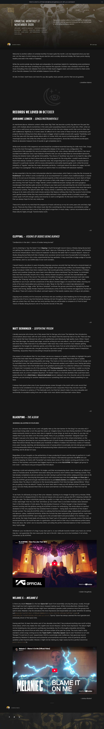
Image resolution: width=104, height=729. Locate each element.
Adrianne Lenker (40, 28)
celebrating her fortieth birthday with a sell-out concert (31, 615)
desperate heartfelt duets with (29, 613)
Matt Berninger (35, 32)
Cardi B (25, 30)
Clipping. (44, 30)
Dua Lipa (17, 32)
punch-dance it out (19, 642)
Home (62, 10)
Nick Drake (18, 34)
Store (78, 10)
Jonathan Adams (16, 44)
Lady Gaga (25, 32)
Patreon (86, 10)
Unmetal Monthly (27, 28)
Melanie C (45, 32)
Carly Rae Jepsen (34, 30)
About (70, 10)
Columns (17, 28)
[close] (102, 2)
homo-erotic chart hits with (61, 613)
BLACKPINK (18, 30)
